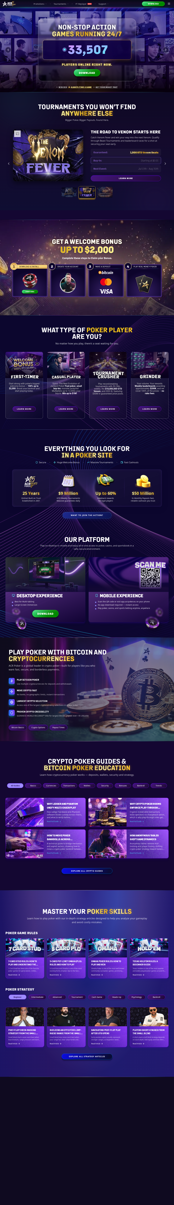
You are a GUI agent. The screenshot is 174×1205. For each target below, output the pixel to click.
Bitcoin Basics (18, 727)
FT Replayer (83, 4)
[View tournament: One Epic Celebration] (68, 192)
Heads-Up (116, 997)
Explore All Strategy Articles (87, 1056)
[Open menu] (169, 4)
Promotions (39, 4)
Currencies (51, 785)
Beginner (17, 997)
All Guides (15, 785)
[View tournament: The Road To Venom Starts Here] (87, 192)
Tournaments (60, 4)
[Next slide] (166, 50)
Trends (159, 785)
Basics (33, 785)
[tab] (61, 87)
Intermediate (37, 997)
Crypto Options (38, 727)
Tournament (77, 997)
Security (105, 785)
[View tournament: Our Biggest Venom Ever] (105, 192)
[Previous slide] (8, 50)
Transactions (69, 785)
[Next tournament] (165, 163)
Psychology (137, 997)
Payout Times (58, 727)
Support (102, 4)
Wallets (87, 785)
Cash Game (97, 997)
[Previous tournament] (8, 163)
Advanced (57, 997)
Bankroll (141, 785)
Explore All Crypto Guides (87, 871)
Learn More (148, 179)
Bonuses (123, 785)
